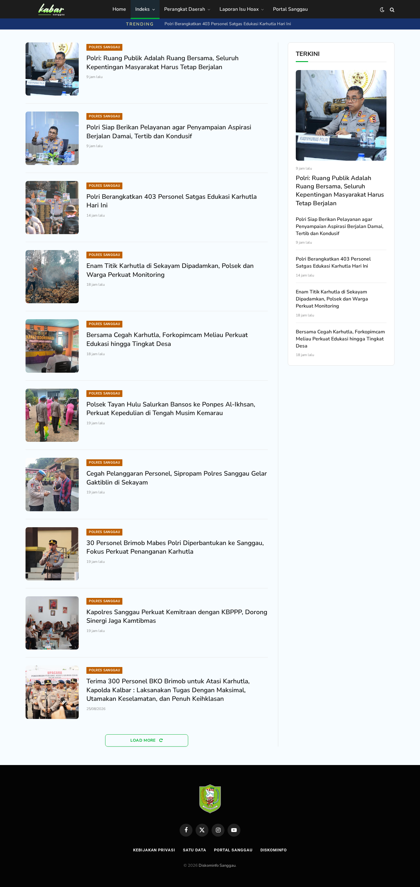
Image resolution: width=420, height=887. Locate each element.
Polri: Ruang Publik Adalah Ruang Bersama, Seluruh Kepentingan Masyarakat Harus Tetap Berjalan (162, 62)
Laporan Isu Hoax (239, 9)
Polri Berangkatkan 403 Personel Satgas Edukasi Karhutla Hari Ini (227, 24)
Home (119, 9)
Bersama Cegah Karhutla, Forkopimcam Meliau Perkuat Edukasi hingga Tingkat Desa (167, 339)
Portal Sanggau (290, 9)
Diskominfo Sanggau (217, 865)
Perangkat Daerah (184, 9)
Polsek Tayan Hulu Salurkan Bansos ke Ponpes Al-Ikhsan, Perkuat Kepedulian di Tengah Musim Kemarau (170, 409)
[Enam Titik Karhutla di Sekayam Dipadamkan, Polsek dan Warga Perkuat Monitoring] (52, 276)
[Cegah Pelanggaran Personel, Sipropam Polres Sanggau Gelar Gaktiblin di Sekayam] (52, 484)
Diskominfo (273, 850)
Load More (143, 740)
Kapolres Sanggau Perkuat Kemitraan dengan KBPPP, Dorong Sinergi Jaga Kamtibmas (176, 616)
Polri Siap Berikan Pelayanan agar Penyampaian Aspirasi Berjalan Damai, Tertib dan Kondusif (168, 131)
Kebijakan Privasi (154, 850)
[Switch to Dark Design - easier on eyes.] (382, 9)
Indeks (142, 9)
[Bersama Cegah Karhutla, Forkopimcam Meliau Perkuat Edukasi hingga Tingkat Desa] (52, 345)
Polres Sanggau (104, 47)
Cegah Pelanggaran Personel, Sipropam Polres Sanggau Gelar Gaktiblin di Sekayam (176, 478)
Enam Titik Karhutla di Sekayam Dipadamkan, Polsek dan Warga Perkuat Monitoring (170, 270)
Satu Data (194, 850)
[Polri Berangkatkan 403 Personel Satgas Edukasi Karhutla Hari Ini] (52, 207)
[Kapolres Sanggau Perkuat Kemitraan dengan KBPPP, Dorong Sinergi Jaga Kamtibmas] (52, 623)
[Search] (391, 10)
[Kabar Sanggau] (51, 9)
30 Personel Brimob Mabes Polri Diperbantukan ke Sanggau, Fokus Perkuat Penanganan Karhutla (175, 547)
